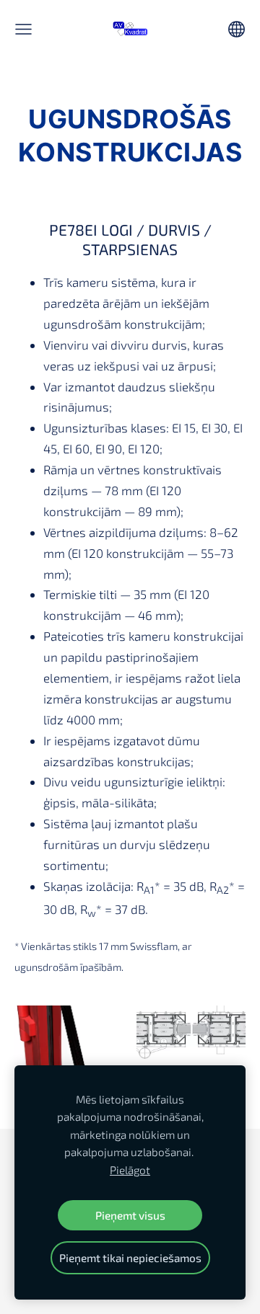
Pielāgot (130, 1169)
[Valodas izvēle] (236, 29)
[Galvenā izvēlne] (23, 29)
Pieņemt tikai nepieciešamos (130, 1257)
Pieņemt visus (130, 1215)
